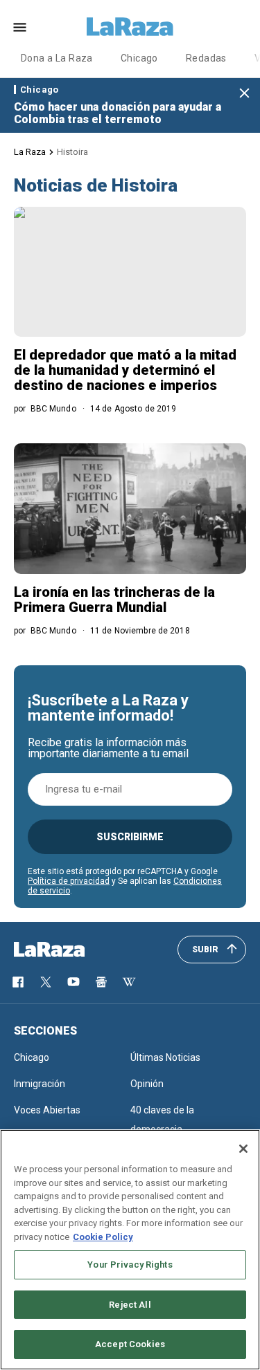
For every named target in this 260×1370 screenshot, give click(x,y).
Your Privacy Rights (129, 1264)
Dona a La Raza (57, 58)
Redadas (206, 58)
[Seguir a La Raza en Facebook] (18, 982)
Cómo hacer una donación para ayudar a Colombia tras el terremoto (117, 113)
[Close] (243, 1148)
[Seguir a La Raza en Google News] (101, 982)
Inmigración (39, 1083)
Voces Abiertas (47, 1110)
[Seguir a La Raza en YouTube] (73, 982)
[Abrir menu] (19, 27)
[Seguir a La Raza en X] (46, 982)
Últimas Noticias (165, 1057)
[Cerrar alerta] (244, 93)
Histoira (72, 152)
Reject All (129, 1304)
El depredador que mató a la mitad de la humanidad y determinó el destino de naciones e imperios (125, 370)
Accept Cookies (130, 1344)
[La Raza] (130, 27)
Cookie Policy (103, 1237)
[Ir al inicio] (69, 950)
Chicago (139, 58)
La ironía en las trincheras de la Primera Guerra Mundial (114, 599)
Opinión (147, 1083)
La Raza (30, 152)
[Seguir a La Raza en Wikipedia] (129, 982)
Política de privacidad (69, 881)
